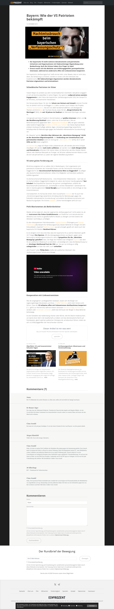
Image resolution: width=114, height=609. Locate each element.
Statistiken (72, 605)
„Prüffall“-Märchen (61, 303)
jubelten (52, 201)
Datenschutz (81, 591)
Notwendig (65, 605)
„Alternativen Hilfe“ (65, 140)
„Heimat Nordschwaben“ (35, 108)
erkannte (68, 194)
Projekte (40, 2)
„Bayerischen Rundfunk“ (59, 123)
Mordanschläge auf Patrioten (74, 308)
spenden (57, 336)
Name (28, 499)
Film (35, 2)
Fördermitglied (56, 2)
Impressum (91, 591)
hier (53, 105)
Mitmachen (47, 2)
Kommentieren (34, 540)
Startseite (22, 591)
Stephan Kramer (60, 222)
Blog (31, 2)
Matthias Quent (49, 227)
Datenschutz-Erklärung (61, 535)
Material (70, 2)
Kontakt (73, 591)
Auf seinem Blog (32, 146)
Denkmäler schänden (43, 310)
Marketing (80, 605)
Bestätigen (92, 605)
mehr (45, 377)
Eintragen (85, 558)
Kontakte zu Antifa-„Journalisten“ (56, 125)
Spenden (64, 2)
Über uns (26, 2)
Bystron (76, 240)
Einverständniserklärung (35, 528)
